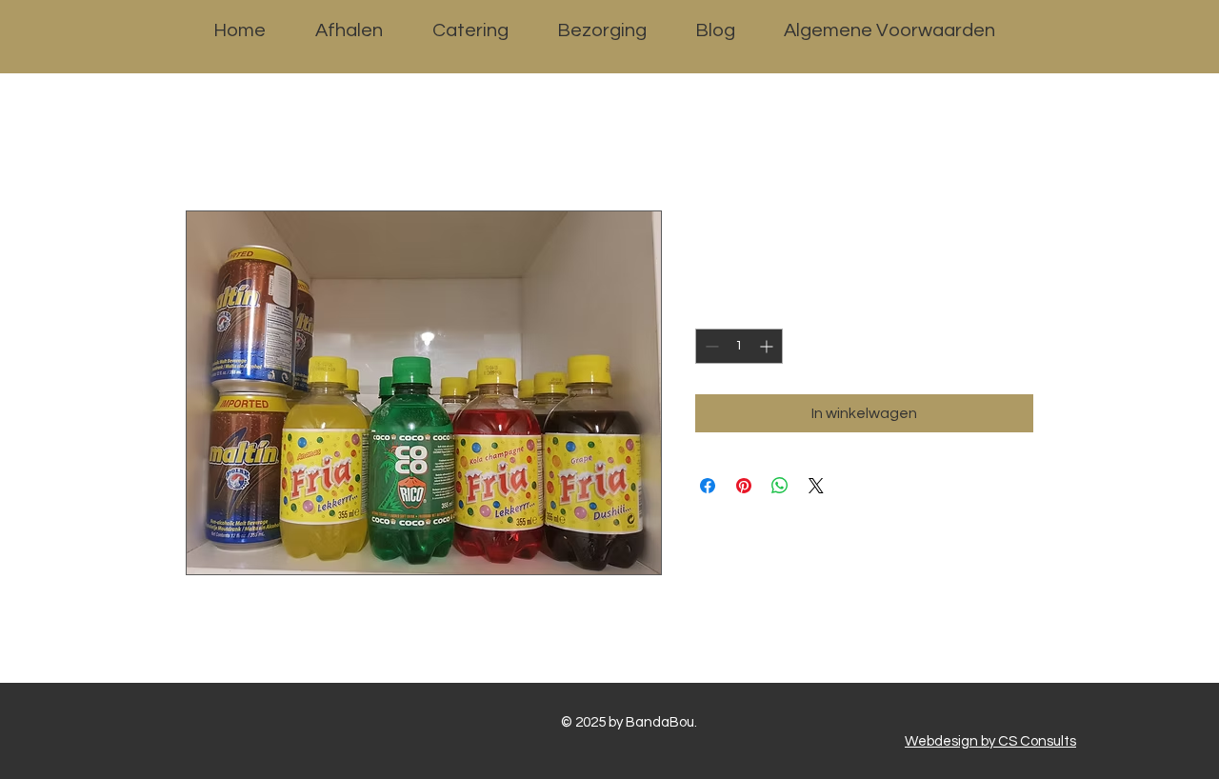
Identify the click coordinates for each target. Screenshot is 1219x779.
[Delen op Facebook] (707, 485)
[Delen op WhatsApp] (780, 485)
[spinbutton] (739, 346)
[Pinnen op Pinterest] (743, 485)
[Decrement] (710, 346)
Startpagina (229, 142)
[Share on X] (816, 485)
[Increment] (768, 346)
